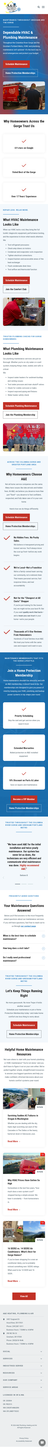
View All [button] (24, 1296)
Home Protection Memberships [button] (20, 73)
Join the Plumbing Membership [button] (20, 414)
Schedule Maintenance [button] (16, 64)
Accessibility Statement (24, 1441)
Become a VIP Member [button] (24, 799)
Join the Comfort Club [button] (15, 289)
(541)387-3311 (17, 1326)
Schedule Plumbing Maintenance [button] (21, 405)
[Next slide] (44, 877)
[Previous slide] (3, 877)
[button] (39, 7)
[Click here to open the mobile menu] (43, 7)
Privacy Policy (23, 1438)
